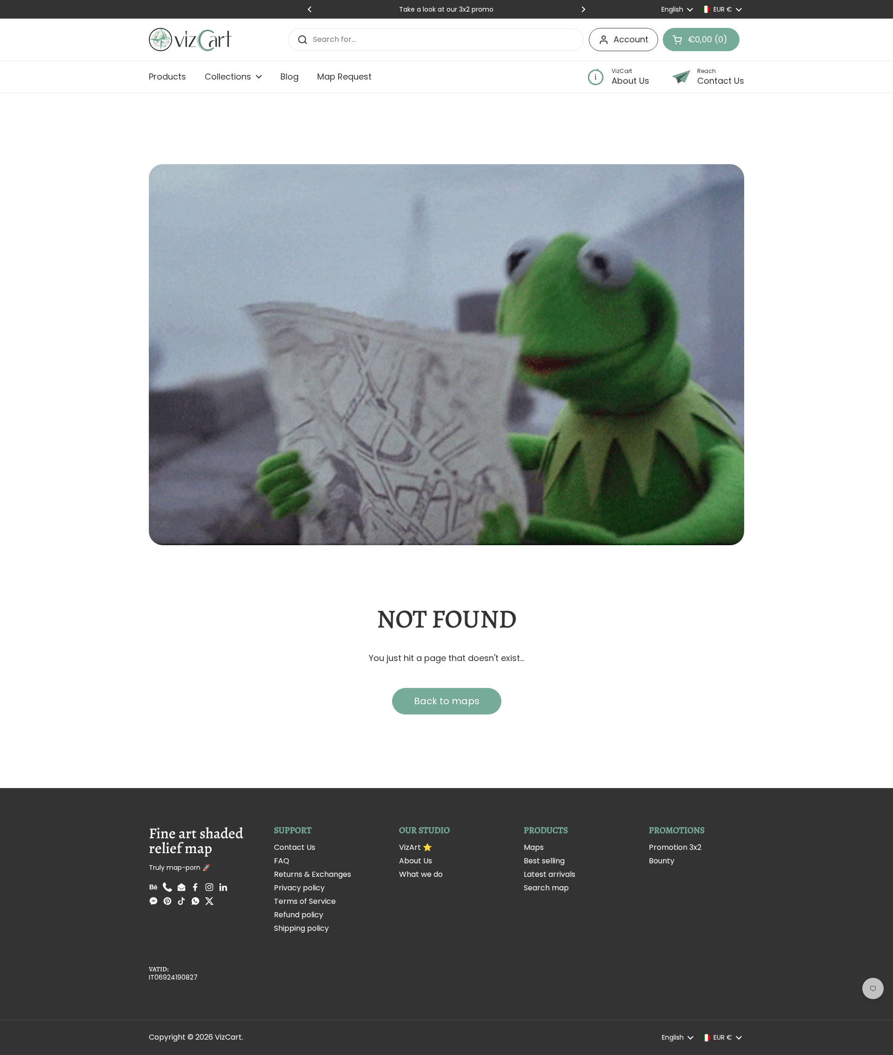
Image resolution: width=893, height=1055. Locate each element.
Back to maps (447, 701)
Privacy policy (299, 887)
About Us (415, 860)
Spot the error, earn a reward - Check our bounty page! (447, 9)
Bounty (661, 860)
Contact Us (294, 847)
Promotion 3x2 (675, 847)
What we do (421, 874)
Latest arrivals (549, 874)
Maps (534, 847)
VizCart (228, 1037)
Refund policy (298, 914)
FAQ (281, 860)
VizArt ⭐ (415, 847)
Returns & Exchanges (312, 874)
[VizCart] (190, 39)
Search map (546, 887)
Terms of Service (305, 901)
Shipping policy (301, 928)
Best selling (544, 860)
